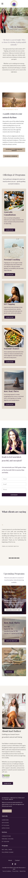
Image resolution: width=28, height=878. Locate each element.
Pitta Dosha (5, 825)
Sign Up (6, 811)
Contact (17, 860)
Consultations (6, 836)
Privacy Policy (15, 871)
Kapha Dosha (6, 828)
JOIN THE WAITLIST (11, 640)
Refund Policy (23, 871)
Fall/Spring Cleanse (7, 852)
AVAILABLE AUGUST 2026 (13, 610)
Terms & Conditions (6, 871)
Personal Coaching (7, 838)
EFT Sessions (5, 841)
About (10, 860)
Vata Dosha (5, 822)
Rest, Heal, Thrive (7, 849)
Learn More (9, 230)
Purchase (9, 671)
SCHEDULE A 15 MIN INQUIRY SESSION (14, 150)
